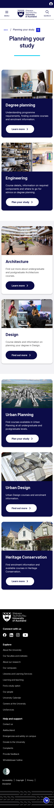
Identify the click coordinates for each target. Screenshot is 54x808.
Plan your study (20, 202)
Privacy (30, 780)
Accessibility (7, 780)
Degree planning (20, 105)
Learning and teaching (13, 680)
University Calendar (12, 697)
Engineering (16, 178)
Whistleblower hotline (12, 760)
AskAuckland (9, 730)
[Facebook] (5, 635)
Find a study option (11, 686)
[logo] (27, 14)
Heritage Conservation (26, 557)
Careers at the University (14, 703)
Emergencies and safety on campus (19, 736)
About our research (12, 662)
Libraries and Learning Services (17, 674)
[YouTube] (25, 635)
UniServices (8, 709)
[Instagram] (18, 635)
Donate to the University (14, 742)
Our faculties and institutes (15, 656)
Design (12, 334)
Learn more (18, 129)
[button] (51, 4)
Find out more (19, 355)
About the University (12, 650)
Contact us (8, 724)
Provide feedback (11, 754)
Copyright (20, 780)
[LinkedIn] (11, 635)
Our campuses (9, 668)
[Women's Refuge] (6, 774)
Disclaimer (6, 784)
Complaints (8, 748)
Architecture (17, 261)
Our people (8, 692)
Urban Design (18, 487)
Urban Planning (19, 414)
